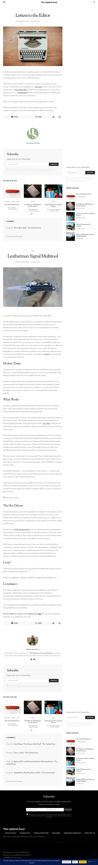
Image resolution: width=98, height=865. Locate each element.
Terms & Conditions (41, 833)
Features (7, 201)
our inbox (38, 87)
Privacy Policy (10, 833)
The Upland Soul (49, 2)
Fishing (13, 201)
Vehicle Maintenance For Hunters (83, 225)
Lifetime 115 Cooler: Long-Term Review (53, 206)
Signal (46, 354)
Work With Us (89, 833)
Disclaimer (56, 833)
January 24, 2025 (35, 262)
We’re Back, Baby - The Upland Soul (27, 228)
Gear (18, 201)
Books (33, 201)
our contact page (21, 90)
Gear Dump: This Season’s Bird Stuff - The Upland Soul (34, 744)
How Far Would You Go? (12, 205)
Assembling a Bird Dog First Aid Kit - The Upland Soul (34, 773)
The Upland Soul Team (22, 21)
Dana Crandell (12, 207)
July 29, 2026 (79, 238)
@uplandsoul (23, 93)
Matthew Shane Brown (53, 209)
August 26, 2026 (13, 209)
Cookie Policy (25, 833)
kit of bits (46, 423)
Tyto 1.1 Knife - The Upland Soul (26, 753)
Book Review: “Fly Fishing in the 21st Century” (32, 206)
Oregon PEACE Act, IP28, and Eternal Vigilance (85, 235)
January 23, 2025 (35, 21)
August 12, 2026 (33, 211)
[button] (31, 214)
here (39, 614)
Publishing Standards (72, 833)
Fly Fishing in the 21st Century (41, 653)
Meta (32, 10)
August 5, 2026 (80, 228)
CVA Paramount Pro (22, 529)
